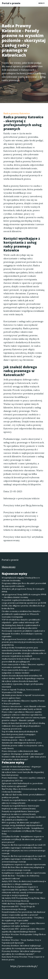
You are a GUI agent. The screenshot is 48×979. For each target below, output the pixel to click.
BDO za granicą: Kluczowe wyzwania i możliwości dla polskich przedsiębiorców (24, 818)
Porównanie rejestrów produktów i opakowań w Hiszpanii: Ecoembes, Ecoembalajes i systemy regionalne (23, 634)
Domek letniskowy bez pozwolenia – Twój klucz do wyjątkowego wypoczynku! (23, 919)
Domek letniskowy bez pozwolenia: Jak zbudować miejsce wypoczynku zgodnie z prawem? (23, 913)
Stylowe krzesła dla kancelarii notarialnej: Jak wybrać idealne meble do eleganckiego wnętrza (23, 677)
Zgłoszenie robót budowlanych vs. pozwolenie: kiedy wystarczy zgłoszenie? (22, 784)
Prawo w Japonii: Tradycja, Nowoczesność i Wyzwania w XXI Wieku (21, 690)
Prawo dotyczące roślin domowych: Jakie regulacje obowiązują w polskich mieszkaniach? (23, 752)
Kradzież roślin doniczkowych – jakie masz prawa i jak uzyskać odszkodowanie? (24, 758)
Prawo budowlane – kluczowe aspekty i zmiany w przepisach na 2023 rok (23, 779)
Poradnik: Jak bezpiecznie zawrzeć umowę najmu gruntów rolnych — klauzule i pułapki (24, 718)
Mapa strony (9, 566)
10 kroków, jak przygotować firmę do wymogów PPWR (23, 590)
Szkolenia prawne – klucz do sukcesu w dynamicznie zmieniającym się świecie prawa (22, 741)
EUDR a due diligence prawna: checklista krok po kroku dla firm (23, 607)
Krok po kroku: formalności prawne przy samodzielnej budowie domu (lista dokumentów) (23, 649)
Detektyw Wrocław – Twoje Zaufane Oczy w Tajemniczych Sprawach (21, 941)
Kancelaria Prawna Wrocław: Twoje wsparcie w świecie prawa (23, 958)
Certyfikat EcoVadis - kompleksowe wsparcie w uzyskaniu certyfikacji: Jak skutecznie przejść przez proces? (23, 839)
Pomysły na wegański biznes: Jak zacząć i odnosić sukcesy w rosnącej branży (24, 801)
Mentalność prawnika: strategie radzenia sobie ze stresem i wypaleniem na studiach (24, 654)
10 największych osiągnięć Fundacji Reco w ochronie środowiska (21, 579)
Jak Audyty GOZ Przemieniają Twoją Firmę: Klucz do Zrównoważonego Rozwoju (23, 899)
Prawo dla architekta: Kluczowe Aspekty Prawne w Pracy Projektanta (23, 702)
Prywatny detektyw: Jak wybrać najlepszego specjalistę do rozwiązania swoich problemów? (23, 947)
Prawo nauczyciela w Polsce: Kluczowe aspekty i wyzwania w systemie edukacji (23, 665)
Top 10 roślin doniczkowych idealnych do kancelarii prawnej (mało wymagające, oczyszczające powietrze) (20, 734)
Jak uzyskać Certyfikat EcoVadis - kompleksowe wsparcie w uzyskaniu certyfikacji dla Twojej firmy (23, 831)
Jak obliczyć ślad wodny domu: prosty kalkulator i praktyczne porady (23, 795)
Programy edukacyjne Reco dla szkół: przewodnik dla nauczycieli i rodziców (24, 584)
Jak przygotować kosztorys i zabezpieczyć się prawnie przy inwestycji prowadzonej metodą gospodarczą (22, 642)
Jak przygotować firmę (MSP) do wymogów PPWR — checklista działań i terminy (24, 595)
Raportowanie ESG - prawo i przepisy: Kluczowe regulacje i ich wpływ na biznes (23, 924)
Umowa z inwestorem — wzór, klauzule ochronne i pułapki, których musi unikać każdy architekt (24, 707)
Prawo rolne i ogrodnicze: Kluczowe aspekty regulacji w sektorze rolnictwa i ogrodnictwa (22, 713)
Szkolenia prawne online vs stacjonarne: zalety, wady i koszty (23, 746)
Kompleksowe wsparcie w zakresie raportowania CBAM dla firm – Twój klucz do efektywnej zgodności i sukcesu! (24, 876)
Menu (40, 3)
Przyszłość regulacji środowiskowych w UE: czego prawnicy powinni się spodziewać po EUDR (24, 601)
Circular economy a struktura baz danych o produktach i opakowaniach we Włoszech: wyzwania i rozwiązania (21, 614)
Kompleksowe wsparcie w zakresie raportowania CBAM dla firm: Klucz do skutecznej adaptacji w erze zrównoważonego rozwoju (24, 867)
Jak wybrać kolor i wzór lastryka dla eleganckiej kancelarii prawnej (23, 773)
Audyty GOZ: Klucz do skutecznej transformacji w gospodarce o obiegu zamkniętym (24, 882)
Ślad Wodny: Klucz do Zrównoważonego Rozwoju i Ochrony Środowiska (24, 790)
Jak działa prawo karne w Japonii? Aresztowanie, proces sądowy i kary (23, 696)
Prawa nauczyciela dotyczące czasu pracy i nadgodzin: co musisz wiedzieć (21, 671)
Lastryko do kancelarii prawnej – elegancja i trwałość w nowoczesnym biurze (21, 768)
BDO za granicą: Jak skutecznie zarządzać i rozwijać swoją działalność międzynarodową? (22, 823)
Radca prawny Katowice (16, 113)
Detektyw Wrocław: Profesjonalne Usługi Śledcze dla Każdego (24, 935)
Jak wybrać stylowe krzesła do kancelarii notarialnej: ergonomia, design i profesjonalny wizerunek (22, 684)
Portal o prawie (11, 3)
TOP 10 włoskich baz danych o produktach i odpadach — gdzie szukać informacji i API (21, 621)
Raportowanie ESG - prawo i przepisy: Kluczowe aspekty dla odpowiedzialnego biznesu (23, 930)
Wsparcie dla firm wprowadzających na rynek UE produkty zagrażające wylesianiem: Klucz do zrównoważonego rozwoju (24, 859)
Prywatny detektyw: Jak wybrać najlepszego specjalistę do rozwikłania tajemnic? (21, 952)
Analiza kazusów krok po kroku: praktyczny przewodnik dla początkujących (21, 660)
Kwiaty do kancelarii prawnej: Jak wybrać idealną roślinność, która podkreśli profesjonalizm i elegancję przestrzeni (23, 726)
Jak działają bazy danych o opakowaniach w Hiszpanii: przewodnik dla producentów (21, 626)
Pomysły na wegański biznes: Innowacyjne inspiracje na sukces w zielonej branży (20, 807)
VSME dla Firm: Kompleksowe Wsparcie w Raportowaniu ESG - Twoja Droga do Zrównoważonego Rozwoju (20, 906)
